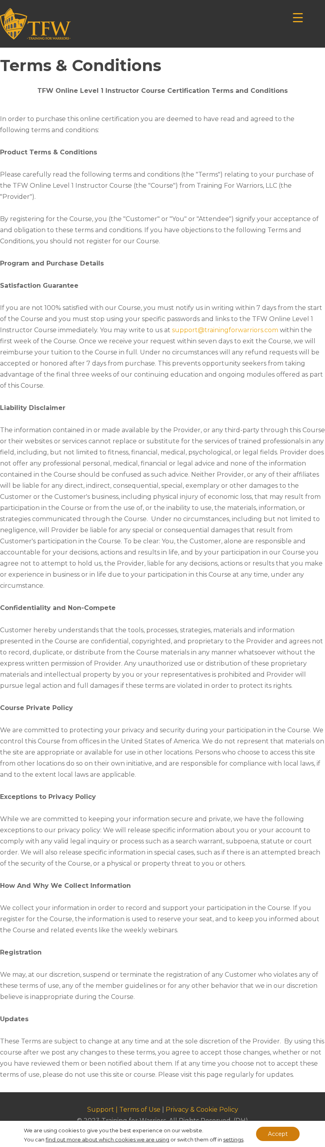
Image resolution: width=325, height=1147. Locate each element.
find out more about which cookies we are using (107, 1139)
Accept (278, 1133)
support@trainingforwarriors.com (225, 330)
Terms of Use (140, 1109)
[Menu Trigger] (298, 17)
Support (100, 1109)
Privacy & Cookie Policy (202, 1109)
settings (233, 1139)
